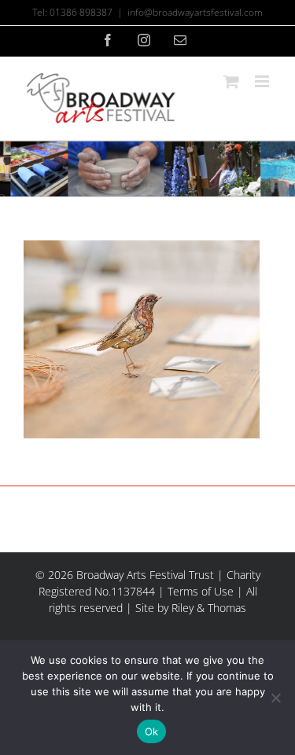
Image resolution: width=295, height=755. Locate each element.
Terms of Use (201, 591)
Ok (152, 731)
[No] (275, 698)
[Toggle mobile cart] (231, 81)
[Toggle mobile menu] (263, 81)
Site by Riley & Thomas (190, 607)
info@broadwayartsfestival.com (195, 12)
